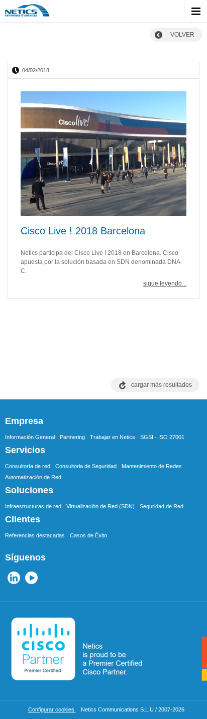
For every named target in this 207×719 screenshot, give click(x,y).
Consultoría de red (27, 466)
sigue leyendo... (164, 283)
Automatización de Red (33, 477)
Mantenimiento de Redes (152, 466)
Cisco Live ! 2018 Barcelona (83, 230)
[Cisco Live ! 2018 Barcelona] (103, 154)
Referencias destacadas (35, 535)
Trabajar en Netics (112, 437)
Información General (30, 437)
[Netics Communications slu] (27, 13)
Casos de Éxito (88, 535)
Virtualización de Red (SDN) (100, 506)
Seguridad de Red (161, 506)
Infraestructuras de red (33, 506)
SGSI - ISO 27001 (162, 437)
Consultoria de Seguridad (86, 466)
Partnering (72, 437)
